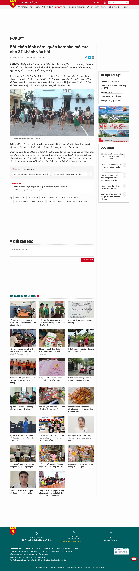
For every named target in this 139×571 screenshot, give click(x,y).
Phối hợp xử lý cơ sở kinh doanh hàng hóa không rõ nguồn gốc (22, 465)
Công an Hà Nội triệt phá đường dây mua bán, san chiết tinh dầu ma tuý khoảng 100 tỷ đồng (51, 493)
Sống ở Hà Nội (114, 7)
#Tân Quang (71, 201)
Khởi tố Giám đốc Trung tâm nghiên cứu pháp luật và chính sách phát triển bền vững (40, 187)
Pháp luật (58, 7)
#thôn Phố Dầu (33, 197)
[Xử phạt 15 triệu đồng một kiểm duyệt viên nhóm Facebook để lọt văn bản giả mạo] (23, 309)
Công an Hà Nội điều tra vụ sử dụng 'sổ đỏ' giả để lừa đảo (50, 379)
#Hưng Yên (51, 201)
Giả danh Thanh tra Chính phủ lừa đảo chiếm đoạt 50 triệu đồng (21, 493)
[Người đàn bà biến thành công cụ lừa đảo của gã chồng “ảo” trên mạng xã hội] (23, 424)
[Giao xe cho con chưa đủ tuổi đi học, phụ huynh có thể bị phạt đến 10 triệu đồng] (52, 424)
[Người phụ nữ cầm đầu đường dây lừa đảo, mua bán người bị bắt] (81, 424)
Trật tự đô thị (26, 7)
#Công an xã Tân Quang (70, 197)
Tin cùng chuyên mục (23, 295)
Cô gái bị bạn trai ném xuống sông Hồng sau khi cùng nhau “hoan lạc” (112, 156)
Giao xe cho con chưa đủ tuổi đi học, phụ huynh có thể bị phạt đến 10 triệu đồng (51, 438)
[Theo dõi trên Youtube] (98, 2)
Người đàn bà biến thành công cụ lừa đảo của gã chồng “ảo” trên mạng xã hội (23, 438)
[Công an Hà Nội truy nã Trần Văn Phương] (81, 309)
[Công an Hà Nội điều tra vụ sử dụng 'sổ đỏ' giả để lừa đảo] (52, 367)
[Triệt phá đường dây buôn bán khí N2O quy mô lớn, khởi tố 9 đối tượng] (23, 367)
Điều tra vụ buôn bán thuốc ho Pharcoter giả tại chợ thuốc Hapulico (51, 351)
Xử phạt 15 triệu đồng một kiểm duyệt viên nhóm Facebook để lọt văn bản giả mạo (23, 322)
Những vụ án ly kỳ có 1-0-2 (111, 101)
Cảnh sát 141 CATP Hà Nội (110, 81)
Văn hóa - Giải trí (93, 7)
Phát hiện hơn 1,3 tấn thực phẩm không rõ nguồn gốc (80, 465)
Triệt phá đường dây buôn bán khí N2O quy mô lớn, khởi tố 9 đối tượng (23, 380)
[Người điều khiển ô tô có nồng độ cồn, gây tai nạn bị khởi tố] (23, 395)
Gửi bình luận (88, 260)
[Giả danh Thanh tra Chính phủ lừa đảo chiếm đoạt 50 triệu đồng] (23, 479)
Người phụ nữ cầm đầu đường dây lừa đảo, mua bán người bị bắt (79, 438)
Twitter (89, 57)
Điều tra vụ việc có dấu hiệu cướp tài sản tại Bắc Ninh (81, 350)
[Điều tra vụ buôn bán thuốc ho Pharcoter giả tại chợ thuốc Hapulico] (52, 338)
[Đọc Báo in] (106, 3)
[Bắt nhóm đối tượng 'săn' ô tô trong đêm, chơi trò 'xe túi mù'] (81, 367)
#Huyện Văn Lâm (20, 197)
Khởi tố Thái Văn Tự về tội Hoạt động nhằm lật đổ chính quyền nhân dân (110, 177)
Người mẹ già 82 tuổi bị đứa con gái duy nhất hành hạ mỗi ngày (111, 196)
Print (93, 57)
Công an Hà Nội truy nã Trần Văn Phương (80, 321)
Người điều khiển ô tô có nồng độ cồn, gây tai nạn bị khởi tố (23, 408)
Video (65, 7)
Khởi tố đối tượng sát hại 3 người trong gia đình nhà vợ (30, 190)
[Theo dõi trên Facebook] (95, 2)
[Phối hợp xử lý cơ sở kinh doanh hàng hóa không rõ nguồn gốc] (23, 453)
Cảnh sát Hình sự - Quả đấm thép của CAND (113, 87)
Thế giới (50, 7)
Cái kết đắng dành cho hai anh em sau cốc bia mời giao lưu (111, 167)
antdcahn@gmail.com (111, 540)
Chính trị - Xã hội (39, 7)
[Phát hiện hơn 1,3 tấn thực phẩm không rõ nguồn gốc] (81, 453)
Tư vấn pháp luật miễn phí (111, 96)
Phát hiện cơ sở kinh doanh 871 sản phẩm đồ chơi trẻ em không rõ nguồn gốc (80, 409)
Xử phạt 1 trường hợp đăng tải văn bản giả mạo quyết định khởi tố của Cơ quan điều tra (22, 351)
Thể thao (104, 7)
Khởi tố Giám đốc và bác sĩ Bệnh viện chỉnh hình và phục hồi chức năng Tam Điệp (52, 322)
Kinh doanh (125, 7)
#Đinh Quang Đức (38, 201)
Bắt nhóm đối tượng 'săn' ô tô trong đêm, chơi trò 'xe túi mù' (80, 379)
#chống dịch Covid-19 (22, 201)
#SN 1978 (61, 201)
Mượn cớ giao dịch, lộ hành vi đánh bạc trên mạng (111, 187)
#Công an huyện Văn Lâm (50, 197)
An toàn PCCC (106, 92)
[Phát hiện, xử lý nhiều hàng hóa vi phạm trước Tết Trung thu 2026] (52, 453)
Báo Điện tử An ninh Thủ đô (13, 4)
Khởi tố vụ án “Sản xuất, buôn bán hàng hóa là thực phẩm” (52, 408)
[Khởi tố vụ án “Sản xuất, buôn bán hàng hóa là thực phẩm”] (52, 395)
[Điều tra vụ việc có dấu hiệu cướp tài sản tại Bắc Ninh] (81, 338)
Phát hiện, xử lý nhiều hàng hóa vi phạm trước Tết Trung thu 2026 (52, 465)
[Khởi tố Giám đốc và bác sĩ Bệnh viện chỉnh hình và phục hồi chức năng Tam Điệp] (52, 309)
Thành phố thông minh (77, 7)
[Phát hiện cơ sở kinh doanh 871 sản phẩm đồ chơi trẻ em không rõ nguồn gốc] (81, 395)
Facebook (86, 57)
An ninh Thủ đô (27, 2)
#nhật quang (83, 201)
